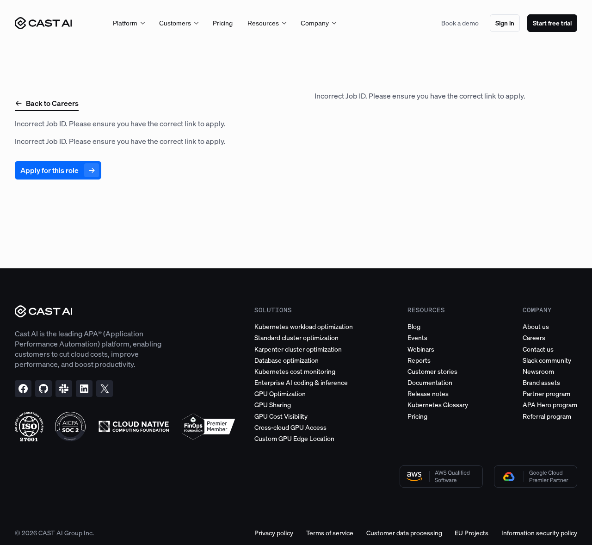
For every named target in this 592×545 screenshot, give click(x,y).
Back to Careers (52, 103)
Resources (263, 23)
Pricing (223, 23)
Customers (175, 23)
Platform (125, 23)
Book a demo (460, 23)
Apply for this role (49, 170)
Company (315, 23)
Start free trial (552, 23)
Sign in (504, 23)
